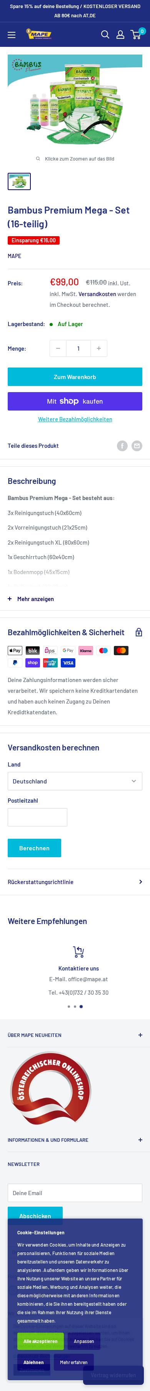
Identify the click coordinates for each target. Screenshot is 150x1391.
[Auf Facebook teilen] (122, 445)
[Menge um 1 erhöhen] (99, 348)
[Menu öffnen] (11, 35)
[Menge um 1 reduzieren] (58, 348)
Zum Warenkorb (75, 376)
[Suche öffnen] (105, 34)
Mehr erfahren (74, 1362)
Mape (14, 256)
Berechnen (34, 847)
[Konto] (120, 34)
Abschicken (35, 1215)
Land (14, 764)
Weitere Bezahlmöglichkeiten (75, 419)
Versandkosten (97, 293)
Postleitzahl (23, 800)
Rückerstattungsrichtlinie (40, 881)
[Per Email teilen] (137, 445)
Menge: (17, 348)
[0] (136, 34)
